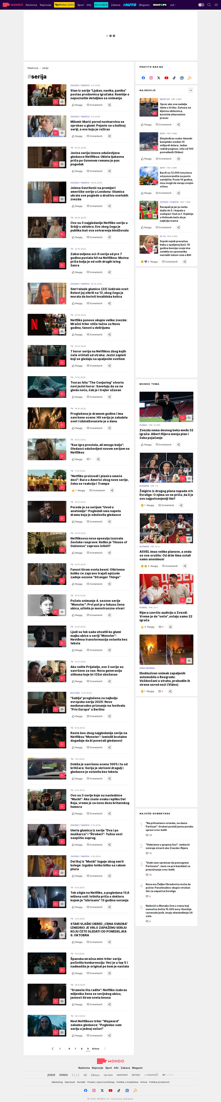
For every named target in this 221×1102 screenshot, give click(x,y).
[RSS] (189, 78)
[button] (94, 105)
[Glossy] (95, 1075)
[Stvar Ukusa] (168, 1075)
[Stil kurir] (85, 1075)
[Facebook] (143, 78)
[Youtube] (166, 78)
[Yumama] (151, 1075)
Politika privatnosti (159, 1082)
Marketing (57, 1082)
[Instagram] (151, 78)
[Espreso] (63, 1075)
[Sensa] (136, 1075)
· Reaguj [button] (80, 490)
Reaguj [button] (78, 105)
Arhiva (95, 1048)
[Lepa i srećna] (108, 1075)
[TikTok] (174, 78)
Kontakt (81, 1082)
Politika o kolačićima (127, 1082)
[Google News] (182, 78)
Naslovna (33, 67)
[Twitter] (159, 78)
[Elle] (75, 1075)
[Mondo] (13, 5)
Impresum (70, 1082)
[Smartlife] (122, 1075)
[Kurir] (51, 1075)
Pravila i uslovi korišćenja (101, 1082)
